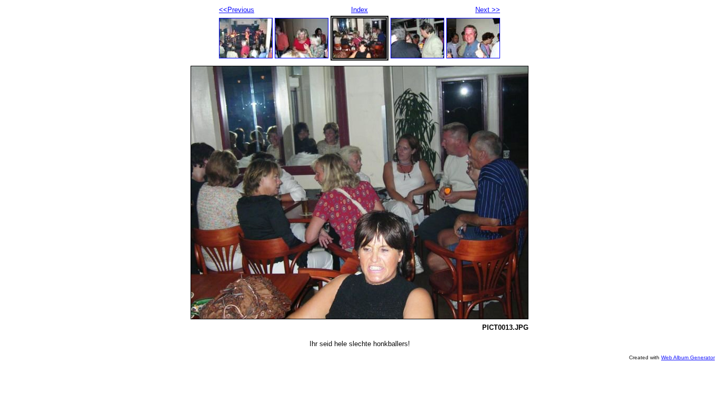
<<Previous (236, 10)
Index (359, 10)
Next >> (487, 10)
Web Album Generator (688, 357)
